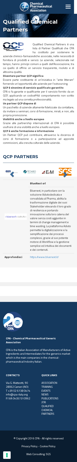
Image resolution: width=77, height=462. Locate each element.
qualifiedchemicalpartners (47, 410)
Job (43, 402)
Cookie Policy (47, 446)
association (49, 383)
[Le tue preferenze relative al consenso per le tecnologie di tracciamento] (7, 455)
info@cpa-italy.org (17, 394)
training (47, 387)
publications (49, 398)
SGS (48, 454)
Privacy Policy (30, 446)
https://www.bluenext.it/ (44, 257)
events (46, 391)
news (45, 394)
